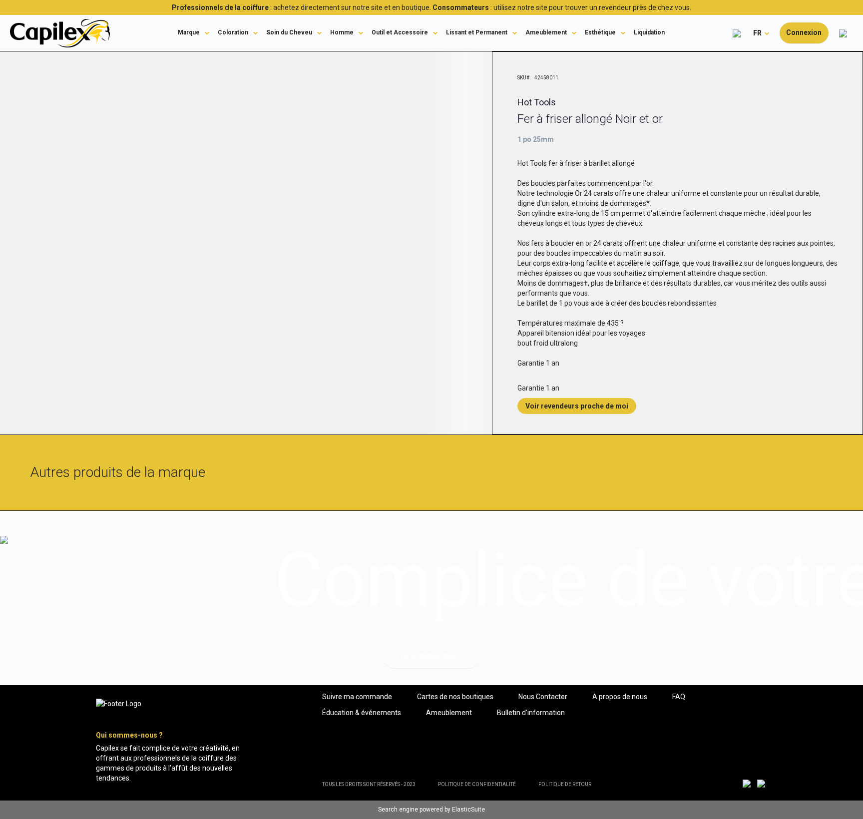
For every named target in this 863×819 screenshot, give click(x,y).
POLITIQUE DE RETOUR (564, 784)
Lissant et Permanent (476, 32)
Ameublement (546, 32)
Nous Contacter (542, 697)
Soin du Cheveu (289, 32)
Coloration (233, 32)
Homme (342, 32)
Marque (189, 32)
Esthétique (600, 32)
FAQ (678, 697)
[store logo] (60, 33)
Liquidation (649, 32)
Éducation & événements (361, 713)
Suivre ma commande (357, 697)
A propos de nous (619, 697)
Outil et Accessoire (400, 32)
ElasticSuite (468, 809)
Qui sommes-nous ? (431, 656)
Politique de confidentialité (477, 784)
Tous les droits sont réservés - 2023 (369, 784)
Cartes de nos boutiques (455, 697)
